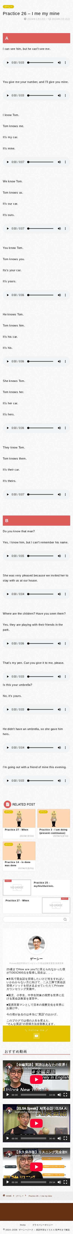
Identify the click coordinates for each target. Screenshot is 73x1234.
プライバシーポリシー (42, 1225)
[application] (36, 1079)
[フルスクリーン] (65, 1095)
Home (23, 1225)
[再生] (8, 1095)
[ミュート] (59, 1095)
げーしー (8, 7)
